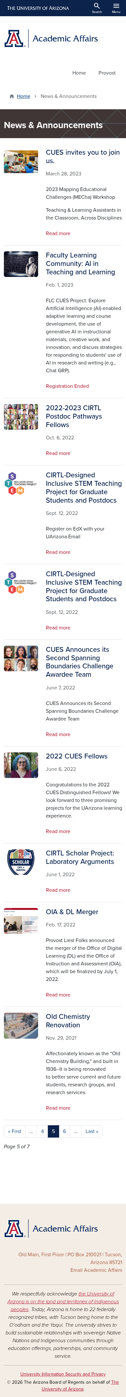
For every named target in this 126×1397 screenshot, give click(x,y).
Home (79, 73)
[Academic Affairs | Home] (63, 38)
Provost (107, 73)
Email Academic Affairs (96, 1270)
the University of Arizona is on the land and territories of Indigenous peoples (63, 1302)
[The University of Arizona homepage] (37, 8)
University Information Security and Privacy (63, 1374)
